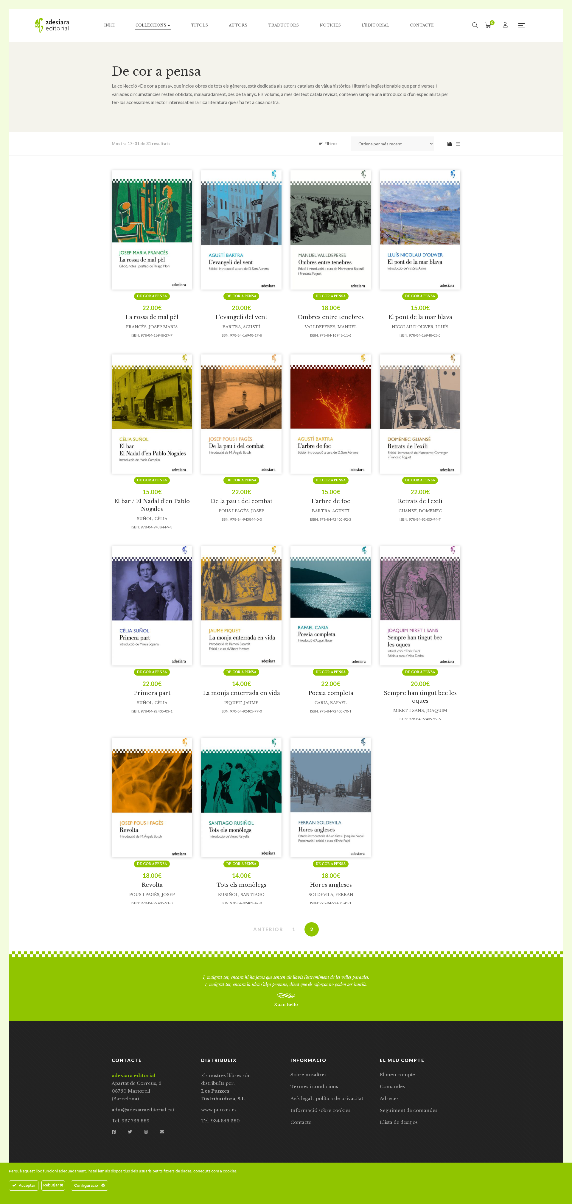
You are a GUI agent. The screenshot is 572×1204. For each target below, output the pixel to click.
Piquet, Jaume (241, 702)
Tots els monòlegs (241, 885)
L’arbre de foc (330, 501)
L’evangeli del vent (241, 317)
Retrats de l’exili (420, 501)
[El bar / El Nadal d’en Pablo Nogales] (152, 414)
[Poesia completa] (330, 605)
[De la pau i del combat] (241, 414)
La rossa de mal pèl (151, 317)
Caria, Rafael (331, 702)
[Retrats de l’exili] (420, 414)
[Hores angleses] (330, 797)
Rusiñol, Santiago (241, 894)
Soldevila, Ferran (330, 894)
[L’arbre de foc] (330, 414)
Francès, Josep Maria (152, 326)
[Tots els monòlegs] (241, 797)
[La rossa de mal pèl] (152, 230)
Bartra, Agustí (241, 326)
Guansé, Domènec (420, 511)
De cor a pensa (152, 296)
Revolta (152, 885)
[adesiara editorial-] (52, 25)
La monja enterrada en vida (241, 693)
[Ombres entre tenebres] (330, 230)
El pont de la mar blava (420, 317)
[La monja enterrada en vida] (241, 605)
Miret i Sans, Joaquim (420, 710)
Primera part (152, 693)
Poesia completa (330, 693)
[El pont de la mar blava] (420, 230)
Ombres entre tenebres (331, 317)
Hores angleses (331, 885)
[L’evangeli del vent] (241, 230)
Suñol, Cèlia (152, 518)
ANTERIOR (268, 929)
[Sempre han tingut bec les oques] (420, 605)
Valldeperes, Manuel (331, 326)
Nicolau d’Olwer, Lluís (420, 326)
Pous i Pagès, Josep (241, 511)
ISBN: (135, 335)
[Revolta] (152, 797)
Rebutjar (51, 1185)
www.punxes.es (219, 1110)
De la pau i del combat (241, 501)
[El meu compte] (506, 25)
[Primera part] (152, 605)
